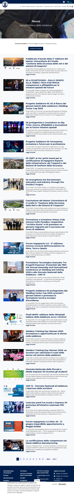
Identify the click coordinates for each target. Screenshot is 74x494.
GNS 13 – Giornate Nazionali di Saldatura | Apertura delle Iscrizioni (46, 387)
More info (19, 492)
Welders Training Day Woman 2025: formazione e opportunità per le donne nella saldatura (46, 333)
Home (12, 4)
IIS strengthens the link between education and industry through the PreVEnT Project (45, 182)
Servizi (23, 6)
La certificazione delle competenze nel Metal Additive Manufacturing (46, 441)
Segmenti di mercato (31, 6)
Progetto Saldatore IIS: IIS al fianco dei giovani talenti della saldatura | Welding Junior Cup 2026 (47, 106)
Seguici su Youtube (62, 476)
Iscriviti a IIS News (36, 48)
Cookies (37, 480)
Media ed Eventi (57, 6)
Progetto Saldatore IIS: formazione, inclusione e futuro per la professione (45, 142)
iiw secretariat (30, 4)
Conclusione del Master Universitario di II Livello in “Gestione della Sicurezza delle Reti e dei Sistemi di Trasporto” (46, 203)
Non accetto (62, 484)
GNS (38, 4)
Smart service (39, 6)
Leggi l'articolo (30, 74)
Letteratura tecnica (49, 6)
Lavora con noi (52, 4)
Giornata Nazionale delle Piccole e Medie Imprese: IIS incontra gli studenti (46, 370)
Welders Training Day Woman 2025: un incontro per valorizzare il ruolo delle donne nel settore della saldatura (46, 352)
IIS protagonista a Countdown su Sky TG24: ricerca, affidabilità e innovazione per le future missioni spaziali (46, 125)
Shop (70, 4)
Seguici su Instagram (58, 479)
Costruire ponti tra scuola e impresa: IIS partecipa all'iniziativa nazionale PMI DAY (46, 405)
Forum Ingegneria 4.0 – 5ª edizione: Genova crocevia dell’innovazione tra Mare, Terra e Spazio (45, 246)
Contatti (43, 4)
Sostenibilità (63, 4)
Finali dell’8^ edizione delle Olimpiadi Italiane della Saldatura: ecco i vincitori (46, 315)
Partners (64, 6)
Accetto (54, 484)
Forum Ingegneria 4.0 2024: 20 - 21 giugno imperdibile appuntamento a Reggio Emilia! (45, 424)
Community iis (19, 4)
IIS (20, 6)
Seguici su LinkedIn (62, 473)
